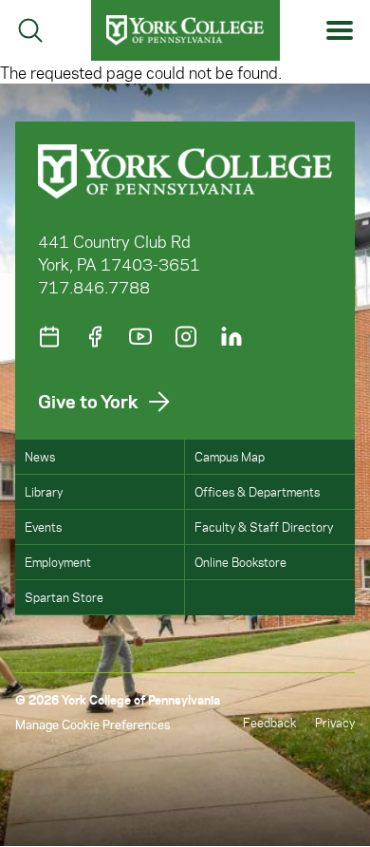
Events (43, 526)
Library (44, 491)
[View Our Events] (49, 336)
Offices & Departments (257, 491)
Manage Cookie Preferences (92, 724)
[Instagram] (186, 336)
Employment (58, 562)
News (40, 456)
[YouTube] (140, 336)
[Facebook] (94, 336)
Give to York (88, 401)
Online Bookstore (240, 562)
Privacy (335, 722)
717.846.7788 (94, 286)
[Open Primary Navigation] (340, 31)
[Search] (30, 30)
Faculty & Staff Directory (263, 526)
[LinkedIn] (231, 336)
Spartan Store (64, 597)
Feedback (269, 722)
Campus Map (229, 456)
